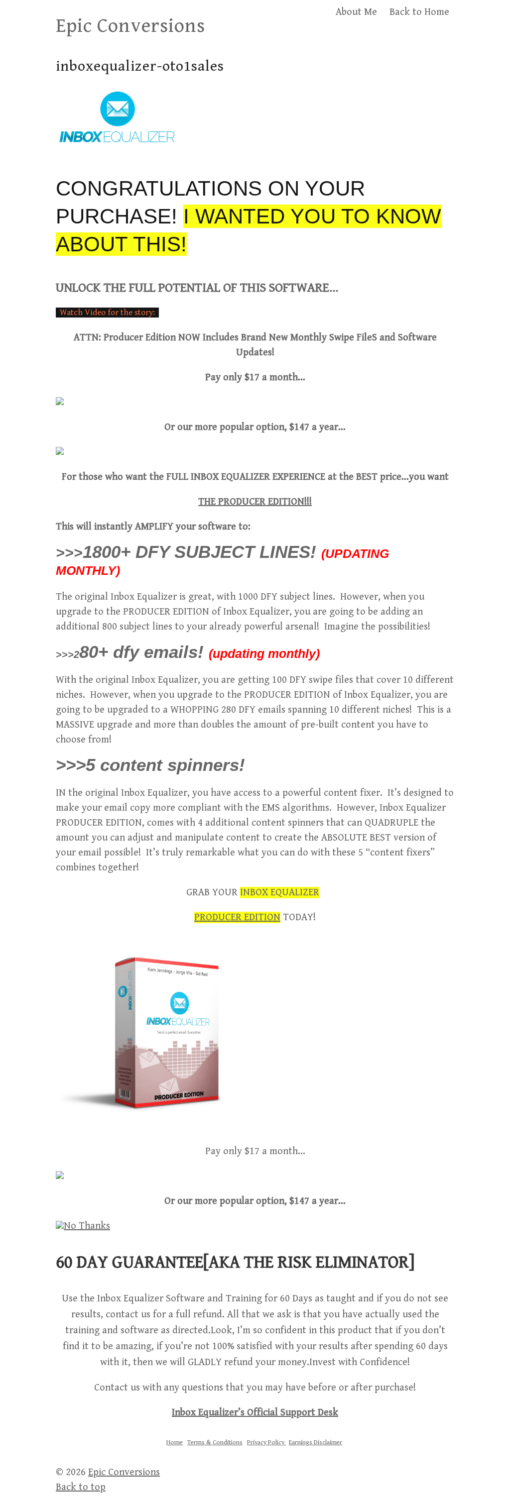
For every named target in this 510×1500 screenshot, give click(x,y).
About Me (356, 12)
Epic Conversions (130, 25)
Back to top (81, 1487)
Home (174, 1442)
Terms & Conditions (215, 1442)
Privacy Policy (266, 1442)
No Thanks (87, 1226)
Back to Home (419, 12)
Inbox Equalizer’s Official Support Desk (255, 1412)
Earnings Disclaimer (315, 1442)
